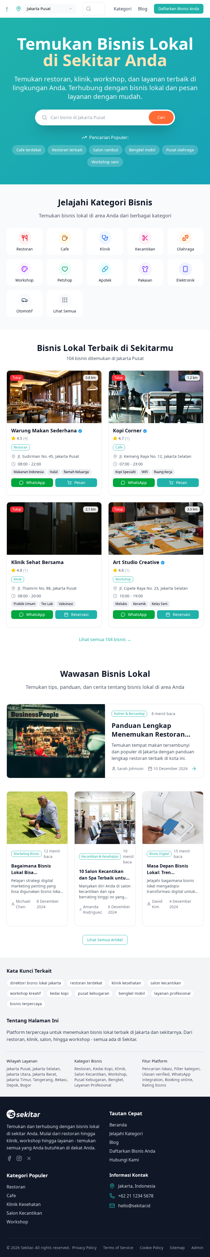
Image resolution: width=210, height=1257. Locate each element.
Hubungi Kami (124, 1160)
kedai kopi (59, 993)
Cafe (11, 1196)
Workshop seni (105, 161)
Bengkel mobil (142, 149)
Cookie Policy (151, 1247)
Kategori (123, 9)
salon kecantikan (165, 982)
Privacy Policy (84, 1247)
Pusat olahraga (180, 149)
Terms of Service (118, 1247)
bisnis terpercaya (26, 1003)
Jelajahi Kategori (126, 1134)
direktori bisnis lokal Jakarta (35, 982)
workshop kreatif (25, 993)
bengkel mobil (132, 993)
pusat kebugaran (93, 993)
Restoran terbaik (67, 149)
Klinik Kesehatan (24, 1204)
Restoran (16, 1187)
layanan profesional (172, 993)
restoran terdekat (86, 982)
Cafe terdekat (28, 149)
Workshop (17, 1222)
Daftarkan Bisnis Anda (178, 8)
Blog (142, 9)
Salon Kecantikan (24, 1213)
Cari (161, 117)
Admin (197, 1247)
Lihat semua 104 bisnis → (105, 639)
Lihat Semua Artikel (105, 939)
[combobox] (50, 9)
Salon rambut (105, 149)
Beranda (118, 1125)
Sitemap (177, 1247)
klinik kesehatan (126, 982)
